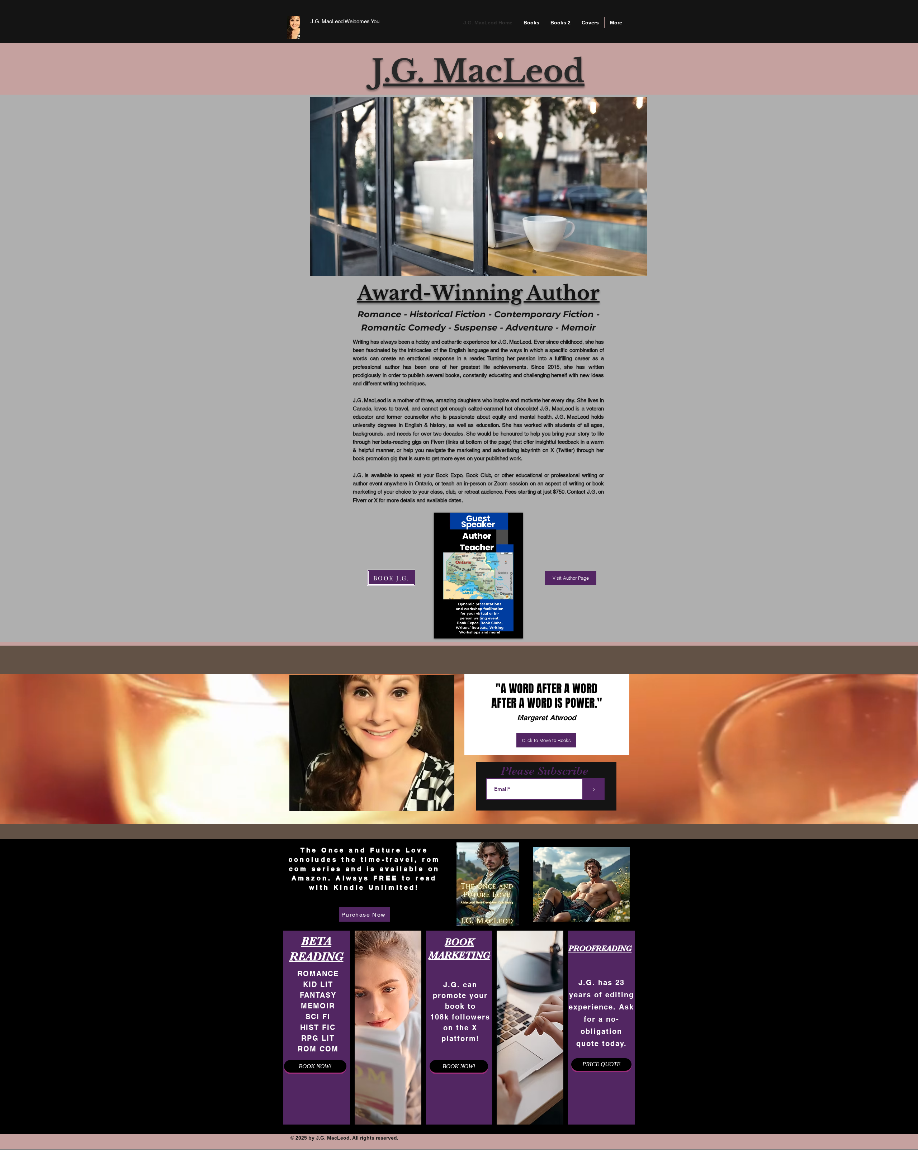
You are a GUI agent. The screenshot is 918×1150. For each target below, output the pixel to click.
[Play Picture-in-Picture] (503, 628)
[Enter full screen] (515, 628)
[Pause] (443, 628)
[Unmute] (455, 628)
